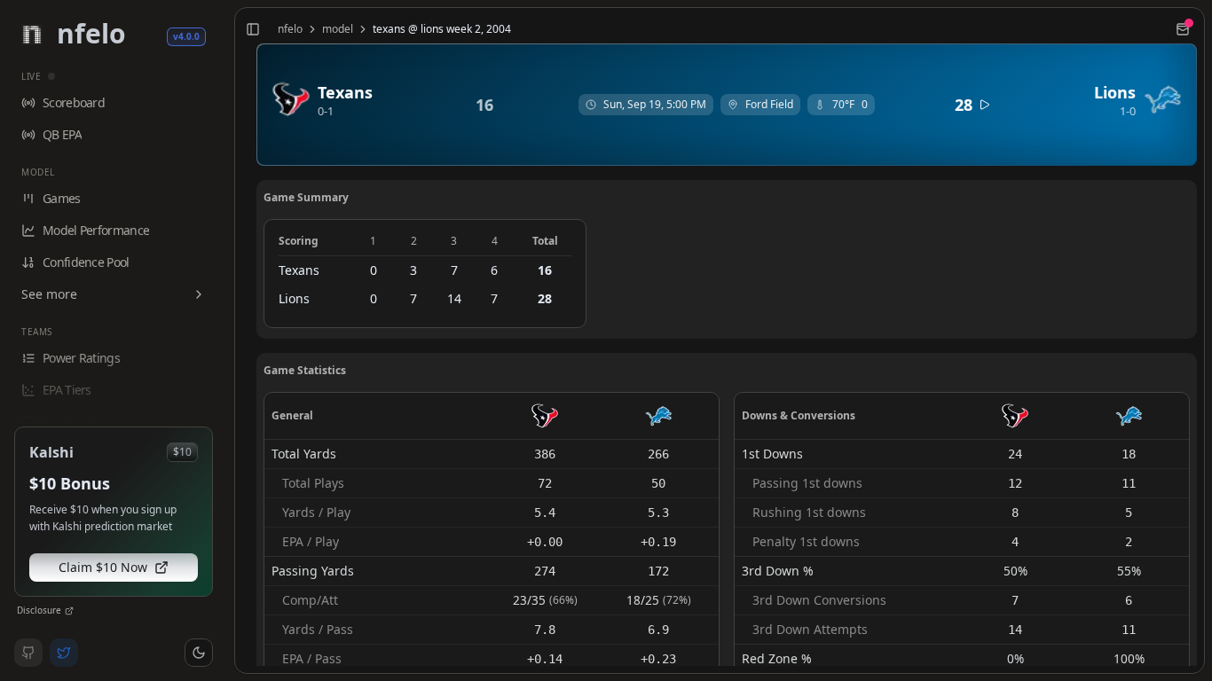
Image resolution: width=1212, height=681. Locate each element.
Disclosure (39, 610)
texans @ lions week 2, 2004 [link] (442, 29)
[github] (28, 652)
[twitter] (64, 652)
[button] (199, 652)
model (337, 29)
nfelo (290, 29)
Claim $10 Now (103, 567)
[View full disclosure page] (69, 611)
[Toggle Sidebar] (227, 340)
